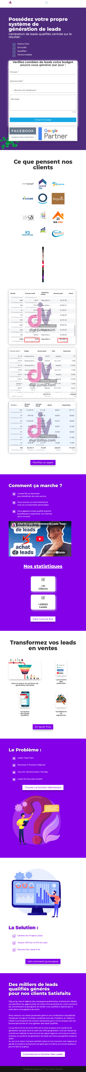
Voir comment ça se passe (43, 961)
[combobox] (11, 90)
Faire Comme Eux (43, 619)
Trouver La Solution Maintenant (43, 787)
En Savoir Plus (43, 726)
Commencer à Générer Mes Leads (43, 1054)
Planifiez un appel (43, 462)
